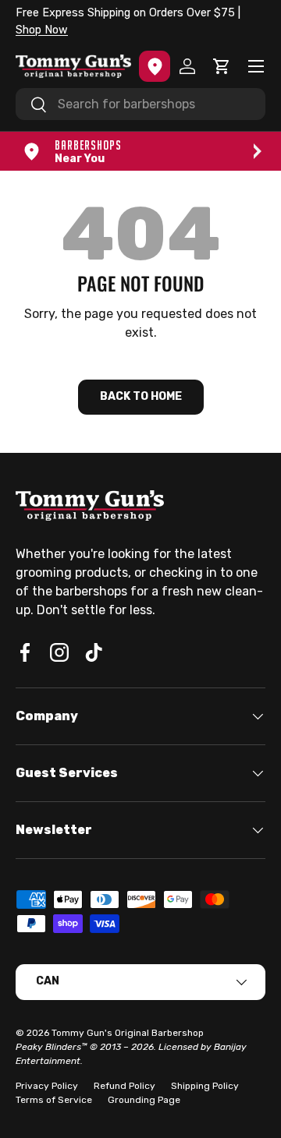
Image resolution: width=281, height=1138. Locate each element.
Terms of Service (54, 1099)
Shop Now (42, 30)
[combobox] (140, 104)
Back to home (141, 396)
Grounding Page (144, 1099)
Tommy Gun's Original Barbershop (128, 1032)
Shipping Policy (205, 1085)
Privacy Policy (47, 1085)
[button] (222, 66)
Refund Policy (124, 1085)
